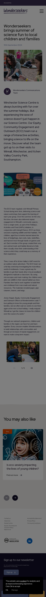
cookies (23, 581)
